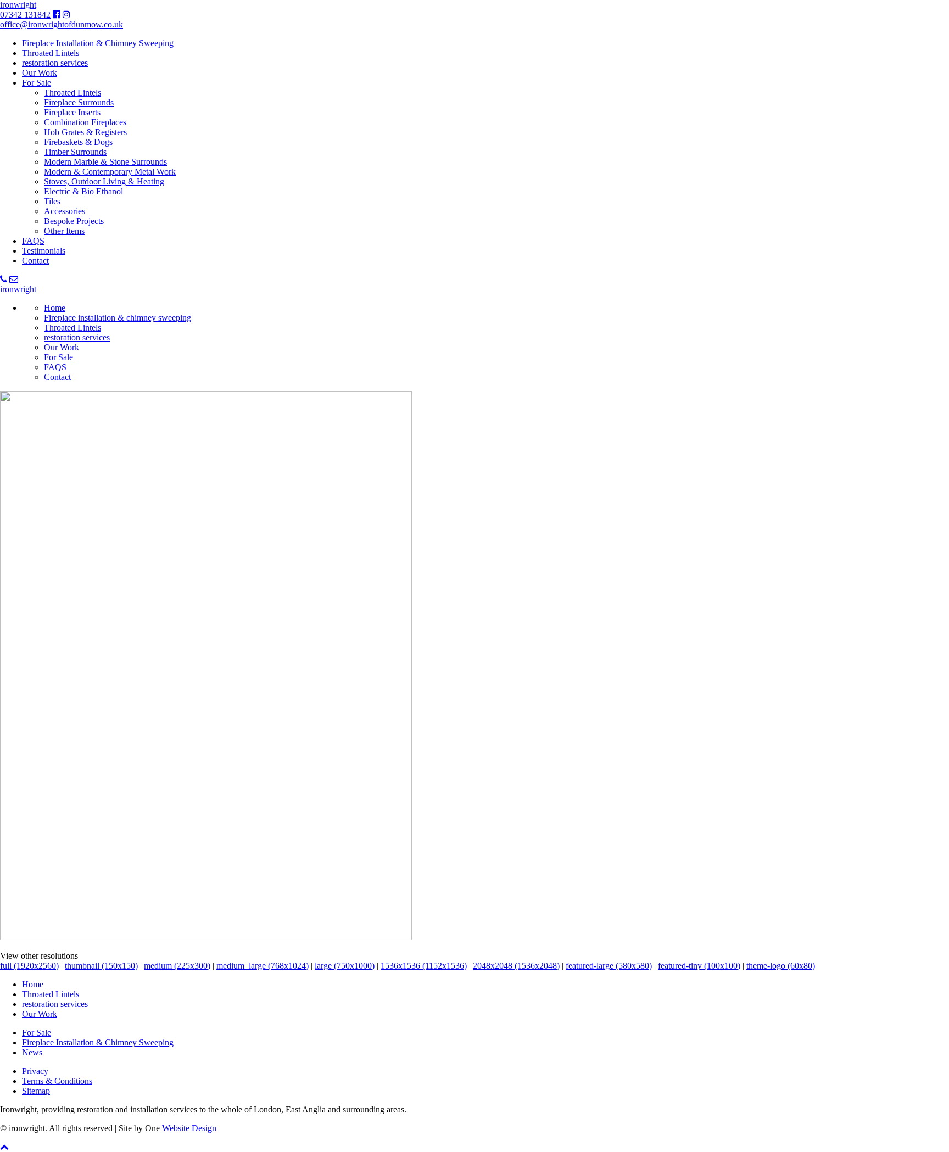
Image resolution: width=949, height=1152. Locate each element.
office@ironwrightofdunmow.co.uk (61, 24)
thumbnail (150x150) (101, 965)
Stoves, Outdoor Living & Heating (104, 181)
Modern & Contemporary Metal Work (110, 171)
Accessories (64, 211)
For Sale (36, 82)
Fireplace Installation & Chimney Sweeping (98, 43)
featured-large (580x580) (609, 965)
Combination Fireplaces (85, 122)
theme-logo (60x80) (780, 965)
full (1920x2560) (29, 965)
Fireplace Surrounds (79, 102)
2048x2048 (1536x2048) (516, 965)
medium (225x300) (177, 965)
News (32, 1052)
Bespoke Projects (74, 221)
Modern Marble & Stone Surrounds (105, 161)
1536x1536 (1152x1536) (424, 965)
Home (54, 307)
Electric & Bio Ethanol (83, 191)
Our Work (39, 72)
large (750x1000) (345, 965)
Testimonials (43, 250)
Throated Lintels (50, 53)
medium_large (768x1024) (262, 965)
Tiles (52, 201)
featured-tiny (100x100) (699, 965)
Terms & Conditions (57, 1081)
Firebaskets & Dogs (78, 142)
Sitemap (36, 1090)
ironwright (18, 4)
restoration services (55, 63)
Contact (35, 260)
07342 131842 (25, 14)
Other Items (64, 231)
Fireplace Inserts (72, 112)
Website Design (189, 1128)
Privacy (35, 1071)
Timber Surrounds (75, 151)
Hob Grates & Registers (85, 132)
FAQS (33, 240)
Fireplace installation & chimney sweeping (117, 317)
